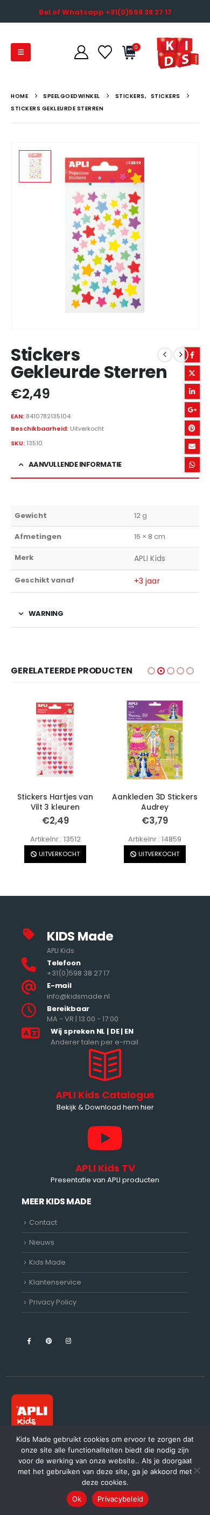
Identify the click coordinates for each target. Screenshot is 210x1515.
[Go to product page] (55, 740)
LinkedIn (192, 391)
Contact (43, 1222)
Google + (192, 409)
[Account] (81, 52)
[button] (21, 52)
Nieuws (41, 1242)
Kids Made (47, 1262)
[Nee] (196, 1470)
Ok (77, 1499)
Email (192, 446)
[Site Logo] (177, 52)
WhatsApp (192, 464)
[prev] (164, 354)
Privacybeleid (120, 1499)
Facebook (192, 354)
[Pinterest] (48, 1340)
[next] (180, 354)
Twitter (192, 373)
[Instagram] (68, 1340)
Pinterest (192, 428)
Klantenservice (55, 1282)
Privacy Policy (52, 1302)
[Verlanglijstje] (104, 52)
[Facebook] (29, 1340)
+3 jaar (147, 581)
